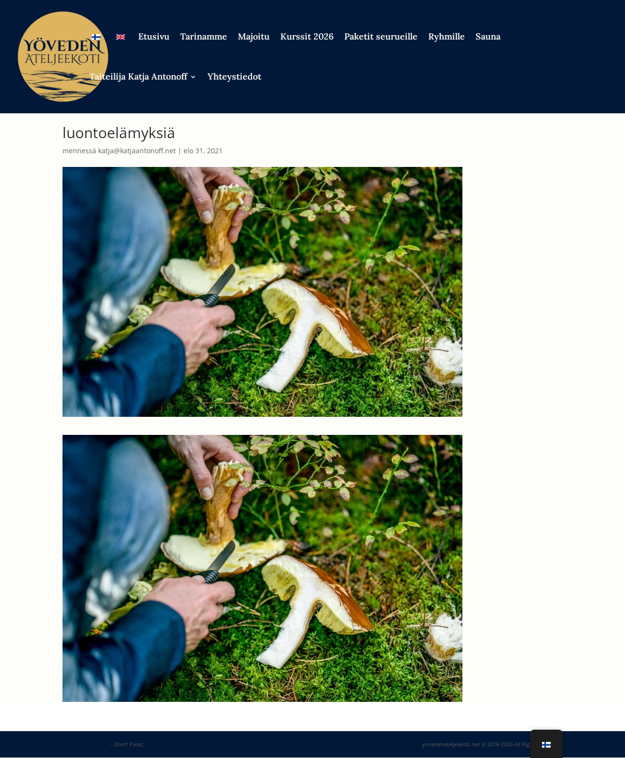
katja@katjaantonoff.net (137, 150)
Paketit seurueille (380, 37)
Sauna (488, 37)
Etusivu (153, 37)
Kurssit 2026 (306, 37)
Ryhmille (446, 37)
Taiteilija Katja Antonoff (138, 77)
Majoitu (254, 37)
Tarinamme (203, 37)
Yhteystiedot (234, 77)
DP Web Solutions (85, 744)
